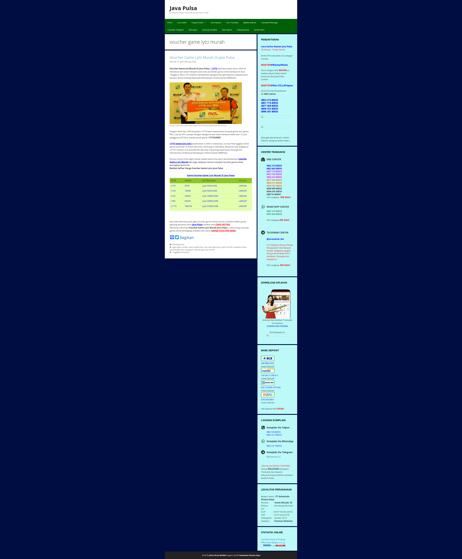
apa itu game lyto (196, 247)
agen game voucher (180, 247)
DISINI (280, 408)
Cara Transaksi (232, 22)
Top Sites (273, 546)
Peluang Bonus (243, 30)
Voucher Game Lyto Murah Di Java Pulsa (202, 57)
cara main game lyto (212, 247)
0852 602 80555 (274, 214)
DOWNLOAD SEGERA (277, 326)
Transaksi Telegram (175, 30)
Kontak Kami (259, 30)
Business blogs (281, 543)
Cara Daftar (182, 22)
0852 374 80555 (274, 211)
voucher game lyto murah (204, 250)
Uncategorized (178, 244)
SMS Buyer (193, 30)
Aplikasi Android (249, 22)
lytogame (189, 250)
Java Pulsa (183, 8)
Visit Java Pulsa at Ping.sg (273, 539)
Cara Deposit (216, 22)
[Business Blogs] (269, 542)
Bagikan (187, 237)
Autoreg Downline (209, 30)
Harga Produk (197, 22)
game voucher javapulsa (231, 247)
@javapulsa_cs (274, 456)
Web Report (227, 30)
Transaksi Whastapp (269, 22)
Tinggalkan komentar (180, 252)
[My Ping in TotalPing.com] (280, 545)
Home (169, 22)
